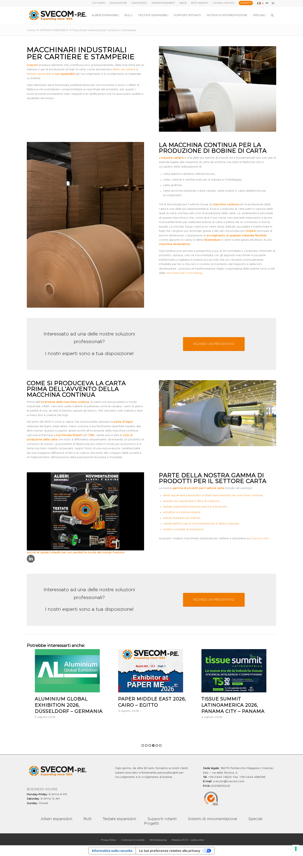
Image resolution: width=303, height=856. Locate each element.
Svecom (118, 552)
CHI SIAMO (98, 3)
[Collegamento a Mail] (267, 3)
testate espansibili (39, 74)
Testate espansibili (119, 819)
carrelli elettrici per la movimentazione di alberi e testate (201, 523)
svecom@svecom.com (228, 781)
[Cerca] (272, 15)
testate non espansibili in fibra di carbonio (191, 501)
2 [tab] (146, 745)
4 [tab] (153, 745)
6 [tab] (160, 745)
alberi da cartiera (124, 69)
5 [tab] (156, 745)
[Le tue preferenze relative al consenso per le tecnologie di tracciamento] (296, 849)
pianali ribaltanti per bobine (181, 518)
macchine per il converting (184, 273)
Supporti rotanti (162, 819)
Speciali (255, 819)
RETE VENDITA (199, 3)
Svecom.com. (259, 538)
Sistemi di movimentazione (212, 819)
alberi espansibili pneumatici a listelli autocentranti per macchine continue (213, 495)
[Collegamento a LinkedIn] (273, 3)
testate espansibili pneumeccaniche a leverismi (195, 506)
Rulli (87, 819)
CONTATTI (246, 3)
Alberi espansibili (56, 819)
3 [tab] (149, 745)
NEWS (183, 3)
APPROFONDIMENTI (163, 3)
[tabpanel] (78, 684)
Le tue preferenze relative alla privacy (169, 851)
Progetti (151, 824)
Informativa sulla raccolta (112, 851)
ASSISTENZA (139, 3)
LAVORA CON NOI (223, 3)
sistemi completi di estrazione (183, 529)
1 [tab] (142, 745)
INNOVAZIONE (118, 3)
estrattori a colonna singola (181, 512)
